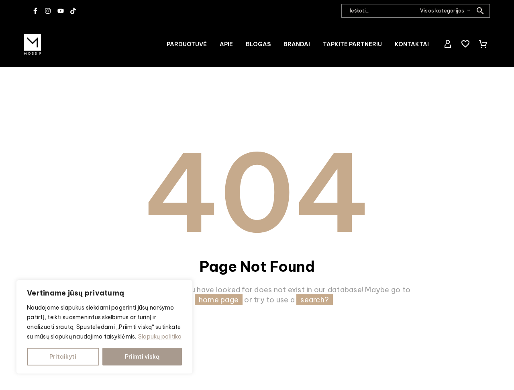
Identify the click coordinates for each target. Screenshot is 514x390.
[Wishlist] (465, 44)
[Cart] (483, 44)
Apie (226, 44)
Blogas (258, 44)
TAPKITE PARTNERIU (352, 44)
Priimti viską (142, 356)
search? (314, 299)
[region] (104, 327)
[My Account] (448, 44)
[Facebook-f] (35, 11)
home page (219, 299)
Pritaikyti (62, 356)
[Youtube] (60, 11)
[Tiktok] (73, 11)
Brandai (297, 44)
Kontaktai (412, 44)
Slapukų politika (160, 336)
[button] (480, 11)
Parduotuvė (187, 44)
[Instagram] (48, 11)
